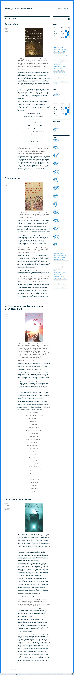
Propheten (55, 79)
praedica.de (59, 8)
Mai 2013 (55, 218)
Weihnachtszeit (65, 81)
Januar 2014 (56, 210)
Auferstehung (63, 51)
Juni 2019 (55, 156)
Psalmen (60, 79)
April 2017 (56, 181)
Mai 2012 (55, 231)
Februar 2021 (56, 140)
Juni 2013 (55, 217)
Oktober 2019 (56, 153)
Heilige (55, 60)
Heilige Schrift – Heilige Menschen (18, 8)
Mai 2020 (55, 145)
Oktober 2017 (56, 174)
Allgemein (56, 123)
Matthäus (63, 72)
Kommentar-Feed (57, 94)
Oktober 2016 (56, 188)
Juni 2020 (55, 144)
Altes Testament (7, 506)
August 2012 (56, 228)
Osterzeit (58, 282)
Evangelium (67, 55)
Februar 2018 (56, 170)
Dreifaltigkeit (56, 55)
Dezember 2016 (56, 186)
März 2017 (56, 182)
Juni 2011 (55, 244)
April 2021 (56, 139)
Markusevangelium (57, 72)
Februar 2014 (56, 209)
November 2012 (56, 225)
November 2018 (56, 163)
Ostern (55, 282)
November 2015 (56, 201)
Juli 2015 (55, 202)
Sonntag (55, 81)
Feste (5, 183)
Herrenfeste (56, 62)
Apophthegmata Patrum (58, 124)
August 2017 (56, 177)
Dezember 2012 (56, 223)
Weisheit (55, 83)
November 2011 (56, 238)
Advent (55, 47)
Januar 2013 (56, 222)
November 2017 (56, 173)
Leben (60, 68)
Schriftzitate (6, 29)
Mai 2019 (55, 157)
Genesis (60, 58)
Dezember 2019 (56, 150)
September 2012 (57, 227)
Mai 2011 (55, 245)
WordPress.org (56, 95)
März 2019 (56, 160)
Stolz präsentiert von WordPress (23, 669)
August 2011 (56, 242)
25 (68, 35)
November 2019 (57, 152)
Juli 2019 (55, 155)
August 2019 (56, 154)
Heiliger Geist (59, 60)
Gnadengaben (65, 58)
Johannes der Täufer (57, 64)
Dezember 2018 (56, 162)
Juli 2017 (55, 178)
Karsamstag (11, 24)
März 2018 (56, 169)
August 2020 (56, 142)
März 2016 (56, 196)
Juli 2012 (55, 229)
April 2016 (56, 195)
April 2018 (56, 168)
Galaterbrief (56, 58)
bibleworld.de (67, 8)
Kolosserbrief (56, 68)
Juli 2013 (55, 215)
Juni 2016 (55, 193)
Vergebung (60, 81)
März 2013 (56, 220)
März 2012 (56, 234)
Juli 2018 (55, 164)
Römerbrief (65, 79)
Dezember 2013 (56, 211)
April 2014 (56, 206)
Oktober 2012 (56, 226)
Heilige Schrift (65, 60)
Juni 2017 (55, 179)
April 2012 (56, 233)
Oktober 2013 (56, 213)
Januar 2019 (56, 161)
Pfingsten (66, 77)
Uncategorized (56, 131)
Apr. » (66, 39)
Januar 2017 (56, 185)
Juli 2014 (55, 203)
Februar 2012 (56, 235)
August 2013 (56, 214)
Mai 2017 (55, 180)
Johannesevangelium (57, 66)
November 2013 (56, 212)
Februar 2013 (56, 221)
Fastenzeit (6, 31)
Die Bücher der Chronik (17, 499)
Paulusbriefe (6, 316)
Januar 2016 (56, 198)
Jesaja (60, 62)
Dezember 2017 (56, 172)
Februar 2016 (56, 197)
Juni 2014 (55, 204)
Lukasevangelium (57, 70)
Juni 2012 (55, 230)
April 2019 (56, 158)
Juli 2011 (55, 243)
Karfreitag (64, 66)
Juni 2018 (55, 165)
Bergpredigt (62, 53)
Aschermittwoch (56, 51)
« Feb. (56, 39)
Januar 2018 (56, 171)
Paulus (62, 282)
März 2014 (56, 207)
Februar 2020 (56, 148)
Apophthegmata (57, 49)
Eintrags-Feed (56, 93)
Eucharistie (61, 55)
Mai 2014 (55, 205)
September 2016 (57, 189)
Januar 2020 (56, 149)
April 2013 (56, 219)
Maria (62, 70)
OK (70, 674)
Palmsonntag (12, 178)
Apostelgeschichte (64, 49)
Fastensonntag (56, 263)
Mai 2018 (55, 166)
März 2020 (56, 147)
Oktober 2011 (56, 239)
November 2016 (57, 187)
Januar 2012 (56, 236)
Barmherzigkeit (56, 53)
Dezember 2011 (56, 237)
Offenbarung (64, 74)
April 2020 (56, 146)
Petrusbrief (61, 77)
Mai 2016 (55, 194)
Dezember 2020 (57, 141)
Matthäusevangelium (57, 74)
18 (68, 33)
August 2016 (56, 190)
